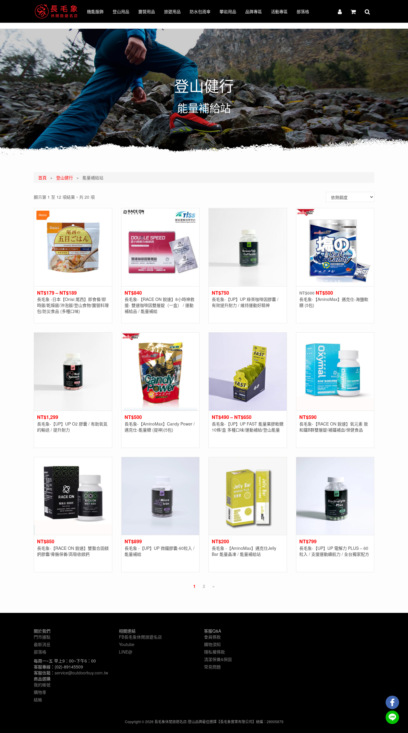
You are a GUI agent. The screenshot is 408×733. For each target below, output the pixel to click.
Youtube (126, 644)
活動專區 (279, 11)
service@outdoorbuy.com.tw (81, 673)
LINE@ (125, 652)
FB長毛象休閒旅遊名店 (140, 637)
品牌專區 (253, 11)
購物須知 (212, 644)
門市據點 (42, 637)
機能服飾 (95, 11)
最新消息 (42, 644)
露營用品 (146, 11)
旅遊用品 (172, 11)
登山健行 (64, 177)
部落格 (303, 11)
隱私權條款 (214, 652)
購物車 (40, 692)
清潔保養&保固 (218, 659)
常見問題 (212, 667)
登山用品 (121, 11)
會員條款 (212, 637)
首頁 (42, 177)
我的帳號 (42, 685)
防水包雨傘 (200, 11)
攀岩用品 (228, 11)
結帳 (38, 700)
